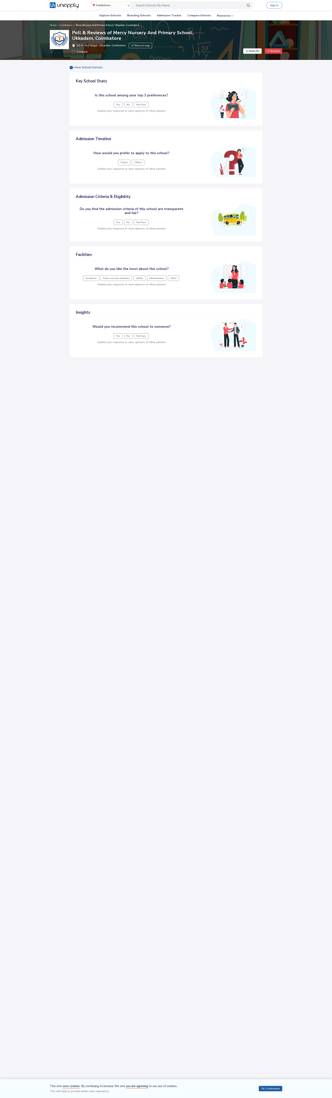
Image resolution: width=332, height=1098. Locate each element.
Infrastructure (156, 278)
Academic (91, 278)
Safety (139, 278)
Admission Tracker (169, 15)
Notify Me (253, 51)
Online (124, 162)
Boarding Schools (139, 15)
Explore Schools (110, 15)
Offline (138, 162)
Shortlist (275, 51)
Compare (82, 52)
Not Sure (141, 104)
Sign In (274, 5)
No (128, 104)
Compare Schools (199, 15)
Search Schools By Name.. (153, 5)
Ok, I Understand (270, 1088)
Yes (118, 104)
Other (173, 278)
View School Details (88, 67)
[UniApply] (64, 5)
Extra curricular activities (116, 278)
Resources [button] (223, 15)
